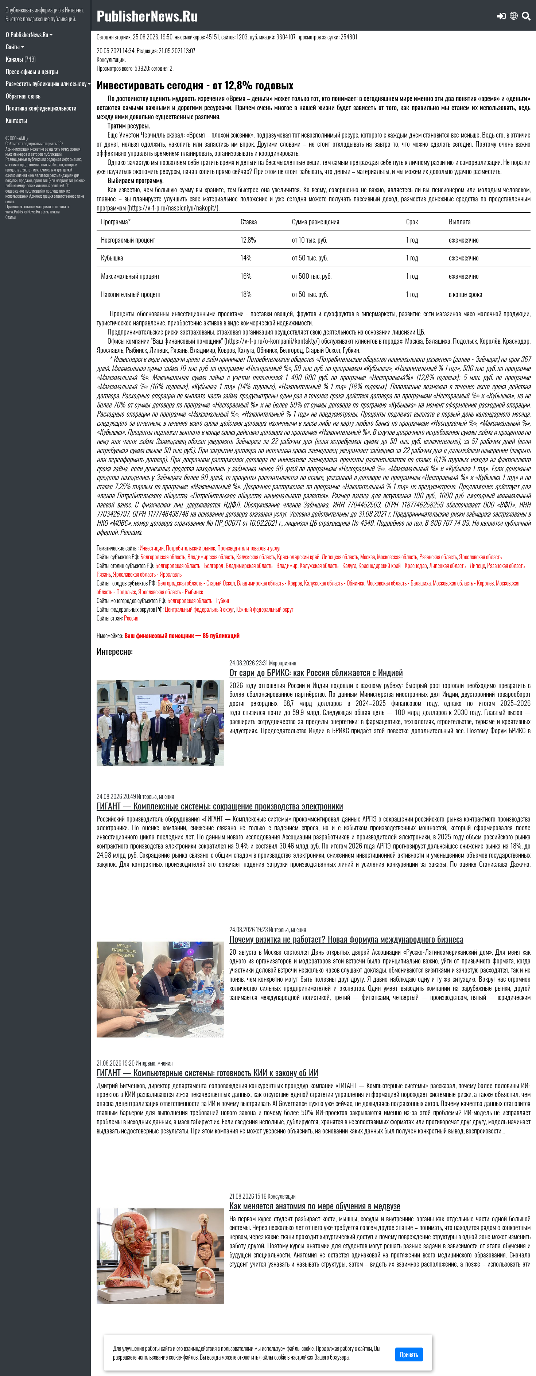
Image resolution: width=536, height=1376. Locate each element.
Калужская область (255, 556)
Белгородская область (162, 556)
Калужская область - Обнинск (334, 583)
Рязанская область (438, 556)
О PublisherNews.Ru (27, 34)
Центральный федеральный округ (199, 609)
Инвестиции (152, 548)
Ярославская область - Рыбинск (170, 591)
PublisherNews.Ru (147, 15)
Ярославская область (480, 556)
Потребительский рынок (190, 548)
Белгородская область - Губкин (198, 600)
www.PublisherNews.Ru (22, 211)
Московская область (397, 556)
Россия (131, 618)
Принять (409, 1354)
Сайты (13, 46)
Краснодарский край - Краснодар (392, 565)
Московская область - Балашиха (398, 583)
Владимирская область (210, 556)
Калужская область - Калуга (328, 565)
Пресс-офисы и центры (32, 71)
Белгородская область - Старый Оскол (196, 583)
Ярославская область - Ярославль (147, 574)
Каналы (21, 59)
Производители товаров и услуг (249, 548)
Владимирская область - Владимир (262, 565)
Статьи (10, 217)
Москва (367, 556)
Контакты (16, 120)
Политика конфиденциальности (41, 108)
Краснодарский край (298, 556)
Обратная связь (23, 96)
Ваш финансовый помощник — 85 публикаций (182, 635)
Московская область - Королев (463, 583)
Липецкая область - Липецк (457, 565)
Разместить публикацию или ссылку (46, 83)
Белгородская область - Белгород (189, 565)
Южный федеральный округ (265, 609)
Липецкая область (340, 556)
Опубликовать (19, 9)
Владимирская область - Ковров (269, 583)
